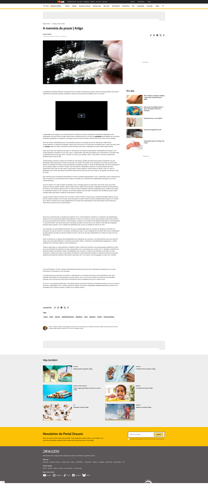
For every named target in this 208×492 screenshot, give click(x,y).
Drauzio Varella (47, 34)
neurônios (98, 136)
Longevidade (140, 6)
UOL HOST (79, 1)
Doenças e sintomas (84, 6)
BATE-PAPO (141, 1)
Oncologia (150, 6)
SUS (133, 6)
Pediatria (95, 462)
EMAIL (149, 1)
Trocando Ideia (78, 468)
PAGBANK (86, 1)
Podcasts (60, 468)
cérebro (47, 146)
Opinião (74, 6)
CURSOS (92, 1)
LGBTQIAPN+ (79, 462)
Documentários (69, 468)
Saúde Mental (116, 6)
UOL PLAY (98, 1)
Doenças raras (97, 6)
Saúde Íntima (125, 6)
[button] (151, 35)
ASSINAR (158, 434)
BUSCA (132, 1)
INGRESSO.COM (71, 1)
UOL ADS (104, 1)
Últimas (67, 6)
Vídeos (55, 468)
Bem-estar (106, 6)
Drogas (72, 462)
